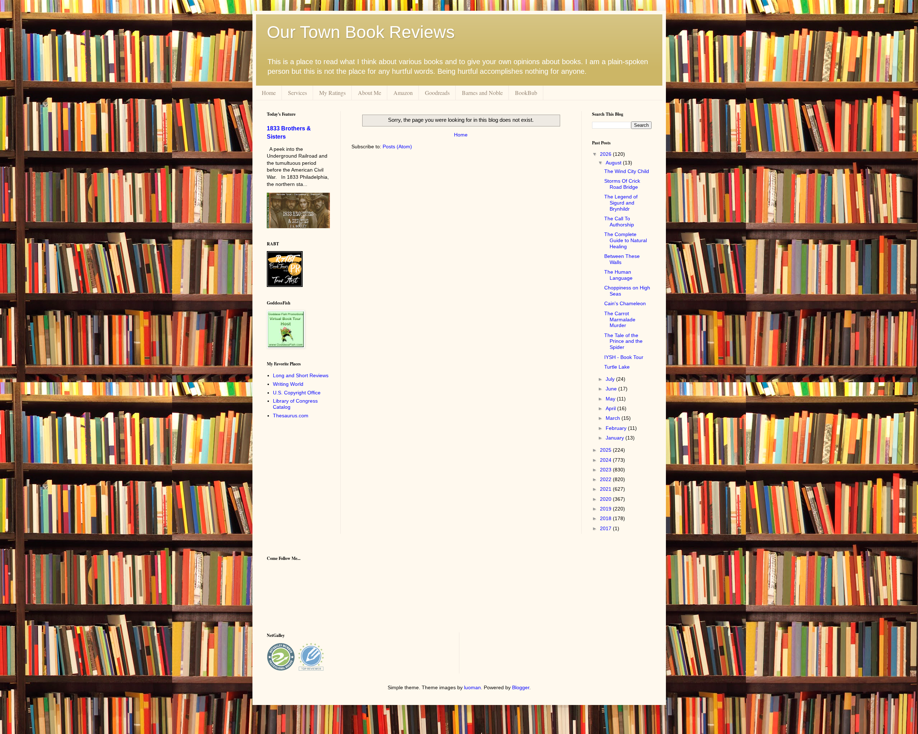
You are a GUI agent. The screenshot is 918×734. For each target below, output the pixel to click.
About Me (369, 92)
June (612, 389)
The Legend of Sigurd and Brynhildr (621, 203)
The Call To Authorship (619, 221)
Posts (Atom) (397, 146)
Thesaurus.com (290, 415)
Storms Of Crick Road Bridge (622, 184)
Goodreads (437, 92)
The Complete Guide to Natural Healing (625, 240)
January (615, 438)
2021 (606, 489)
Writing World (288, 384)
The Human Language (618, 275)
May (611, 399)
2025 (606, 450)
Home (269, 92)
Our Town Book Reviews (361, 32)
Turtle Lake (617, 367)
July (611, 379)
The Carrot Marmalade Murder (619, 319)
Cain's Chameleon (625, 303)
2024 (606, 460)
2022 (606, 479)
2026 (606, 154)
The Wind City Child (626, 171)
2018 (606, 518)
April (611, 408)
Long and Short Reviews (300, 375)
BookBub (526, 92)
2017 (606, 528)
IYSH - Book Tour (623, 357)
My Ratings (332, 92)
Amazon (403, 92)
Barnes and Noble (482, 92)
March (613, 418)
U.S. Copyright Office (297, 392)
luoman (472, 687)
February (617, 428)
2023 (606, 469)
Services (297, 92)
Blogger (520, 687)
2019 (606, 509)
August (614, 162)
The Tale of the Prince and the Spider (623, 341)
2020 (606, 499)
